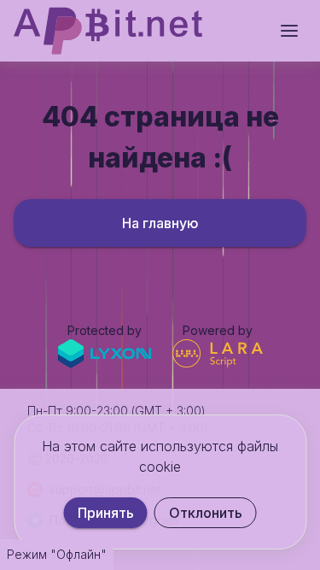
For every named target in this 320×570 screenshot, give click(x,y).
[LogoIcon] (108, 31)
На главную (160, 223)
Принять (106, 512)
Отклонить (205, 512)
